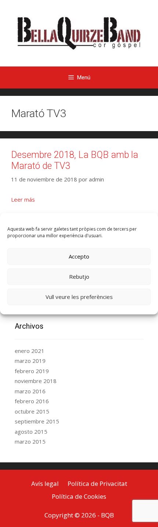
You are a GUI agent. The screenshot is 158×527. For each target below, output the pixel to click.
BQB (107, 515)
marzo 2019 (30, 360)
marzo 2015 (30, 441)
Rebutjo (79, 276)
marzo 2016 (30, 391)
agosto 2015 (31, 431)
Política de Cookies (79, 496)
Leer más (23, 199)
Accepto (79, 256)
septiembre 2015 (37, 421)
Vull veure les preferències (79, 296)
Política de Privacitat (97, 483)
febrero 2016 (32, 401)
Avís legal (45, 483)
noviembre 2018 (36, 381)
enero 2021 (29, 350)
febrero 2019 (32, 371)
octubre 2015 (32, 411)
